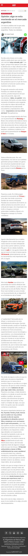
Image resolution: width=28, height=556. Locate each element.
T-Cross (21, 196)
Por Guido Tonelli (9, 34)
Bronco (18, 168)
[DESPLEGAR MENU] (2, 5)
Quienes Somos (5, 546)
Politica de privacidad (13, 547)
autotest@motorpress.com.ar (14, 544)
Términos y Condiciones (18, 546)
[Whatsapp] (25, 34)
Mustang (20, 119)
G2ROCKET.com (16, 552)
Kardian (10, 282)
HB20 (3, 440)
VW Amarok (5, 254)
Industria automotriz (6, 13)
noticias (3, 10)
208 (8, 250)
